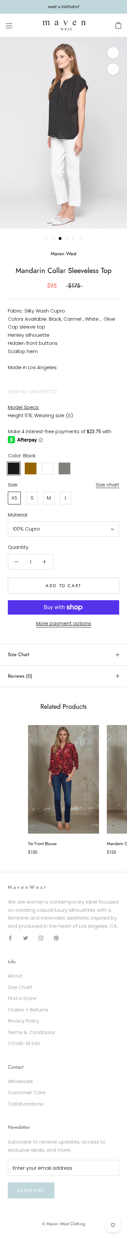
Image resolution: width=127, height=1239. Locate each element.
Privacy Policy (23, 1020)
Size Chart (18, 654)
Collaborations (25, 1103)
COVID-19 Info (24, 1043)
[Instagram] (40, 938)
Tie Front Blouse (42, 843)
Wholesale (20, 1081)
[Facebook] (10, 938)
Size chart (107, 484)
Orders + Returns (28, 1009)
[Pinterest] (56, 938)
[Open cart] (118, 25)
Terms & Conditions (31, 1032)
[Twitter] (25, 938)
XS (14, 497)
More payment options (63, 623)
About (15, 975)
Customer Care (27, 1092)
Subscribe (31, 1190)
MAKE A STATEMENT (63, 6)
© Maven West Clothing (63, 1224)
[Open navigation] (9, 25)
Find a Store (22, 998)
